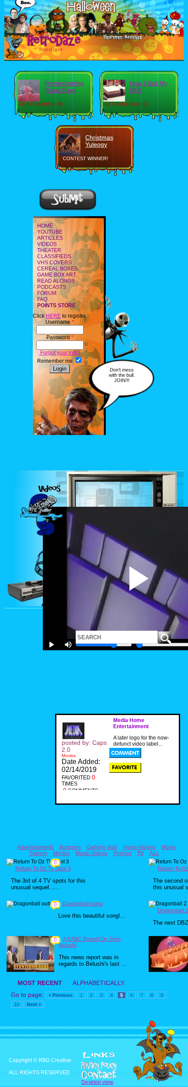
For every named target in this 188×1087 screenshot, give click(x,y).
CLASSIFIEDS (54, 256)
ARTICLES (50, 238)
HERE (53, 316)
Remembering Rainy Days (64, 87)
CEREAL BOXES (57, 269)
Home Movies (139, 847)
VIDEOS (47, 244)
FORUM (46, 293)
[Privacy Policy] (94, 1066)
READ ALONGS (56, 281)
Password (59, 337)
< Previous (61, 995)
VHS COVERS (54, 262)
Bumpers (70, 847)
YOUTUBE (50, 232)
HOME (45, 226)
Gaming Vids (102, 847)
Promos (122, 853)
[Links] (98, 1055)
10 (16, 1004)
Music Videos (92, 853)
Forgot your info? (59, 353)
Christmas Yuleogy (99, 141)
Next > (34, 1004)
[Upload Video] (67, 209)
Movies (61, 853)
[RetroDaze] (44, 45)
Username (59, 322)
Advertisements (35, 847)
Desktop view (97, 1082)
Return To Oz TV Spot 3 (43, 869)
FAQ (42, 299)
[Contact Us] (94, 1074)
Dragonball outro (83, 904)
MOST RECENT (39, 982)
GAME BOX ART (56, 275)
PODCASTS (51, 287)
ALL (154, 853)
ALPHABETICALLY (99, 982)
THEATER (49, 250)
